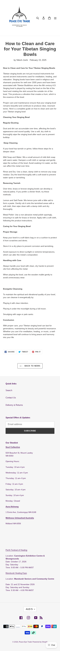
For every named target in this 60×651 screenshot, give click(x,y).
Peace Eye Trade (25, 642)
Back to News (32, 366)
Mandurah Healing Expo (16, 573)
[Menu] (55, 18)
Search (9, 390)
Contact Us (11, 397)
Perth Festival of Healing (16, 550)
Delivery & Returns (14, 405)
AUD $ (29, 609)
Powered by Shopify (40, 642)
